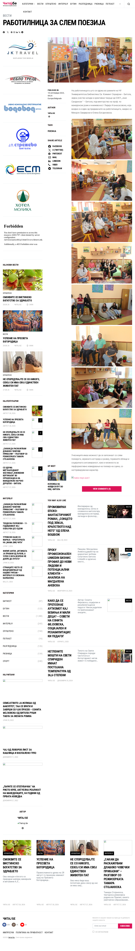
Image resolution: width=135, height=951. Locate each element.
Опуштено (50, 4)
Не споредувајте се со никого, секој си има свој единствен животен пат (21, 382)
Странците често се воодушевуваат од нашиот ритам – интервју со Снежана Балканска (13, 572)
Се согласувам (101, 932)
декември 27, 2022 (10, 800)
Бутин (73, 4)
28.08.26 (6, 304)
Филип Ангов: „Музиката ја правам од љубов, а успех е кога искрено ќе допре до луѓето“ (15, 555)
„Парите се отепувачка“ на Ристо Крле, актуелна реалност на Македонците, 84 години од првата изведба (22, 791)
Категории (27, 4)
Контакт (27, 12)
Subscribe (125, 926)
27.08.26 (6, 390)
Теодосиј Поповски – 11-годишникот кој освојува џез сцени (15, 526)
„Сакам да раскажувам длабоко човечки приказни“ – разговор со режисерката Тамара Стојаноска (15, 453)
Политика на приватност (29, 932)
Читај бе (51, 113)
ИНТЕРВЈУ (63, 4)
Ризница (99, 4)
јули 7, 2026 (8, 546)
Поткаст (110, 4)
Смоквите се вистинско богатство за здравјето (17, 299)
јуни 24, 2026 (8, 563)
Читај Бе (11, 937)
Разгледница (85, 4)
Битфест (7, 601)
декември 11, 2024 (10, 757)
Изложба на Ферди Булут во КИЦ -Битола (55, 487)
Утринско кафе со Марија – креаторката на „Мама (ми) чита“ (14, 540)
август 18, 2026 (9, 532)
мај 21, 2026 (8, 582)
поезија (52, 131)
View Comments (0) (102, 489)
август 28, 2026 (9, 413)
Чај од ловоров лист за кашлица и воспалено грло (19, 751)
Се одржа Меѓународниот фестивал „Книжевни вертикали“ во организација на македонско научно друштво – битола (13, 475)
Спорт (6, 661)
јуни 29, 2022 (8, 720)
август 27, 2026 (9, 444)
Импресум (8, 932)
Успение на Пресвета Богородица (15, 340)
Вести (40, 4)
